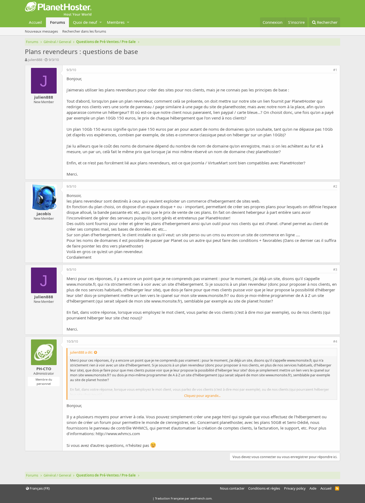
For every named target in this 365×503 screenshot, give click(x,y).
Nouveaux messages (41, 31)
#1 (335, 70)
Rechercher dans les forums (84, 31)
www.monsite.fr (81, 284)
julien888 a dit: (81, 352)
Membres (116, 22)
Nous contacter (232, 488)
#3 (335, 269)
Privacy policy (295, 488)
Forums (57, 22)
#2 (335, 186)
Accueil (35, 22)
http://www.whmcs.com (118, 433)
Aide (312, 488)
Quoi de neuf (85, 22)
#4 (335, 341)
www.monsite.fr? (213, 295)
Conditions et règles (264, 488)
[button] (100, 22)
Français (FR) (39, 488)
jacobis (44, 213)
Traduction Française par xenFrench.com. (183, 498)
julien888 (35, 59)
